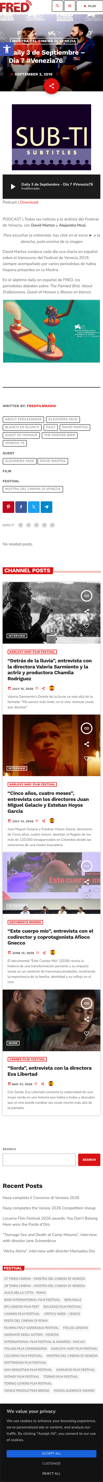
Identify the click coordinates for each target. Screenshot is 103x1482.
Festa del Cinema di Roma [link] (26, 1321)
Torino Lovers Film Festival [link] (28, 1384)
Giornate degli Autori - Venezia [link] (31, 1335)
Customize (51, 1464)
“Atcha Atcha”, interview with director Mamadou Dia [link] (49, 1251)
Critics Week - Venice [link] (62, 1314)
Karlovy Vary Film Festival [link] (32, 652)
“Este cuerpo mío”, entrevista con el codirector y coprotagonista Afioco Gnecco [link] (50, 937)
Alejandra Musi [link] (62, 420)
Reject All (51, 1474)
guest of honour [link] (21, 435)
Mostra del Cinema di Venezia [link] (44, 41)
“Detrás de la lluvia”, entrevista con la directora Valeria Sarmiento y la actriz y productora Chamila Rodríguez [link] (50, 670)
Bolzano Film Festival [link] (62, 1307)
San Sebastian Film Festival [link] (28, 1370)
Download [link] (29, 202)
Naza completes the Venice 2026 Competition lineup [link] (49, 1208)
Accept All (51, 1454)
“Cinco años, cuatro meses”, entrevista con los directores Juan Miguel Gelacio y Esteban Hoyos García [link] (48, 802)
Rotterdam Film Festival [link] (25, 1363)
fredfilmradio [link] (41, 406)
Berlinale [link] (72, 1300)
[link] (7, 49)
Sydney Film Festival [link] (21, 1377)
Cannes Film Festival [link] (27, 1059)
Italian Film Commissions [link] (25, 1349)
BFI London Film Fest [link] (21, 1307)
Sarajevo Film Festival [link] (75, 1370)
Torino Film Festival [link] (61, 1377)
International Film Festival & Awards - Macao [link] (44, 1342)
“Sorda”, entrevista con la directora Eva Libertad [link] (50, 1071)
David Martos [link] (75, 428)
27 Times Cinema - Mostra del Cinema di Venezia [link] (44, 1279)
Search (9, 1149)
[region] (51, 1443)
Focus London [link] (75, 1328)
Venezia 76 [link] (15, 443)
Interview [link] (16, 636)
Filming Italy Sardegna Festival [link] (31, 1328)
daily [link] (50, 428)
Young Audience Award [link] (74, 1391)
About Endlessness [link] (23, 420)
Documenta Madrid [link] (25, 922)
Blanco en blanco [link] (22, 428)
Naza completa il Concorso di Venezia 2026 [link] (41, 1198)
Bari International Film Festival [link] (32, 1300)
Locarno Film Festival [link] (23, 1356)
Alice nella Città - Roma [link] (25, 1293)
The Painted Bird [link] (59, 435)
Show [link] (13, 1043)
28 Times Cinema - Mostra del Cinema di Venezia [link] (44, 1286)
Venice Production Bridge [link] (26, 1391)
